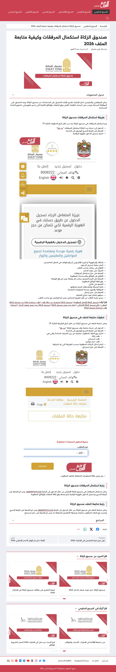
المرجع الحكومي (90, 26)
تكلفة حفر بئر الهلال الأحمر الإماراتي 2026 (28, 540)
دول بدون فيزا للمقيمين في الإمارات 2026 (88, 540)
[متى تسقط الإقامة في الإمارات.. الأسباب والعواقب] (83, 631)
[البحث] (107, 18)
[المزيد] (78, 529)
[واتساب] (85, 529)
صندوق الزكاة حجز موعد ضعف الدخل (34, 305)
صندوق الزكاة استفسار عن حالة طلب (57, 302)
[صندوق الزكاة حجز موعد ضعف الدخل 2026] (83, 579)
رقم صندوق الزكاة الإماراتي (88, 305)
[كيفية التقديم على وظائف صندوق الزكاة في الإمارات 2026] (33, 579)
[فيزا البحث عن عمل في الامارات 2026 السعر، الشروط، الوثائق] (33, 631)
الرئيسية (103, 26)
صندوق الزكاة (86, 556)
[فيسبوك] (97, 529)
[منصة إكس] (91, 529)
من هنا (60, 128)
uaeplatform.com (34, 492)
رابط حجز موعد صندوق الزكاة (63, 305)
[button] (64, 598)
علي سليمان (95, 49)
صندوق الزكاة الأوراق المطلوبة (86, 302)
